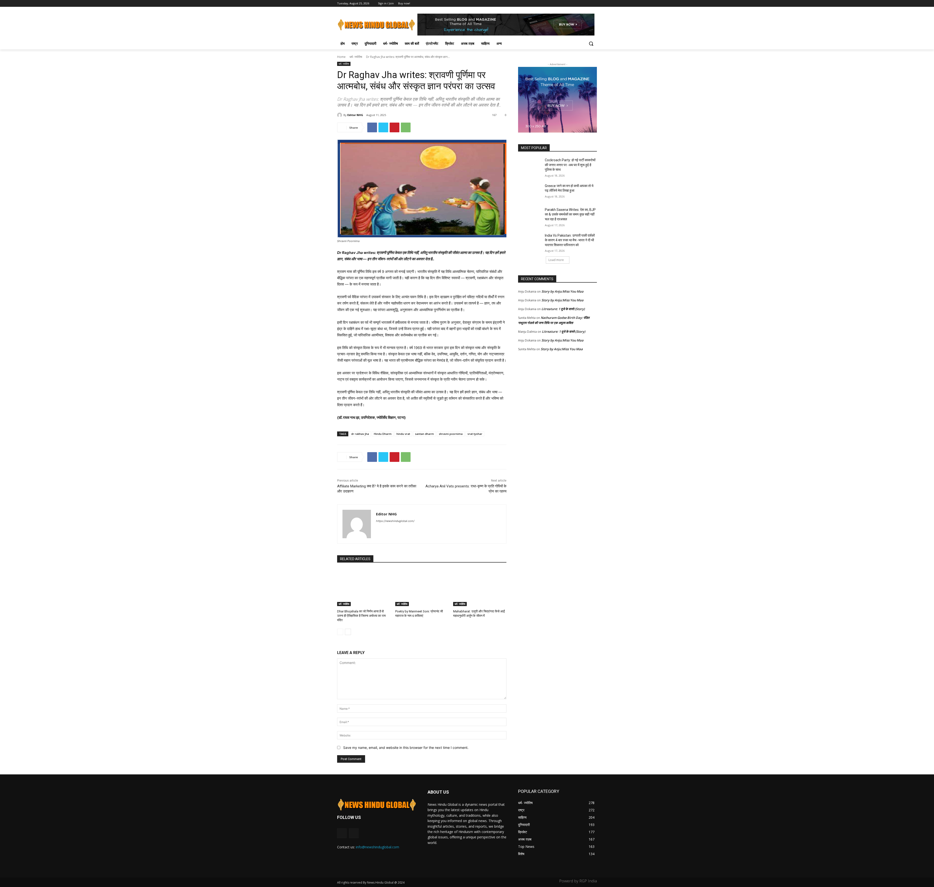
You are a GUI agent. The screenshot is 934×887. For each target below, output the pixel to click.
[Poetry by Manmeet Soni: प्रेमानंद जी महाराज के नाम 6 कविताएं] (422, 587)
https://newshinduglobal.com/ (395, 521)
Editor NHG (355, 115)
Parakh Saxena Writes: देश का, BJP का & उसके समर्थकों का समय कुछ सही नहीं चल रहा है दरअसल (570, 214)
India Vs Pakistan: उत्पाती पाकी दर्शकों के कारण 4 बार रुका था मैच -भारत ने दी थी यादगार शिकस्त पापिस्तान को (570, 240)
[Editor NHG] (340, 115)
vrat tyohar (474, 434)
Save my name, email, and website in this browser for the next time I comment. (405, 747)
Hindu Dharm (383, 434)
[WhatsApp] (406, 127)
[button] (591, 43)
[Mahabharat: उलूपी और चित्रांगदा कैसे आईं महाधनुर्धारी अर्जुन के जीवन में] (479, 587)
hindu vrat (403, 434)
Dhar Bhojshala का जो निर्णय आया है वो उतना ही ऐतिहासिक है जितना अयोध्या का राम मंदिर (361, 615)
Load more (556, 260)
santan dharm (424, 434)
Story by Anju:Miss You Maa (562, 291)
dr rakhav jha (360, 434)
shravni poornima (451, 434)
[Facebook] (594, 3)
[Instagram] (354, 833)
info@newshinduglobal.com (377, 847)
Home (341, 57)
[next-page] (348, 632)
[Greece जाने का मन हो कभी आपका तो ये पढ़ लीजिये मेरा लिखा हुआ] (530, 192)
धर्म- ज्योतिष (356, 57)
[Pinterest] (394, 127)
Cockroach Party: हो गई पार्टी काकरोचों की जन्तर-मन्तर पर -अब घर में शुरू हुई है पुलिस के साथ (570, 164)
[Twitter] (383, 127)
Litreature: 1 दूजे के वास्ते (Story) (563, 309)
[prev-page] (340, 632)
